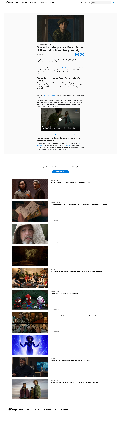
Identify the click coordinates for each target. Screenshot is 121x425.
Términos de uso (54, 419)
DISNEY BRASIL (64, 409)
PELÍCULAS (28, 409)
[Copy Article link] (83, 54)
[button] (86, 2)
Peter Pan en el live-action (69, 92)
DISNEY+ (21, 409)
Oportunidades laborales (62, 419)
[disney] (12, 409)
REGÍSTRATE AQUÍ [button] (60, 172)
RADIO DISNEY (37, 409)
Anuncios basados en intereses (74, 419)
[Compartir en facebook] (76, 54)
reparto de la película (49, 95)
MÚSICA (56, 409)
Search (113, 2)
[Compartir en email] (80, 54)
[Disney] (9, 2)
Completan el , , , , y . (60, 96)
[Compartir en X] (78, 54)
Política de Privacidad (45, 419)
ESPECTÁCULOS (47, 409)
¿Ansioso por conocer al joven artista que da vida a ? (57, 92)
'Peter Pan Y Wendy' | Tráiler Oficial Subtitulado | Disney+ (60, 134)
